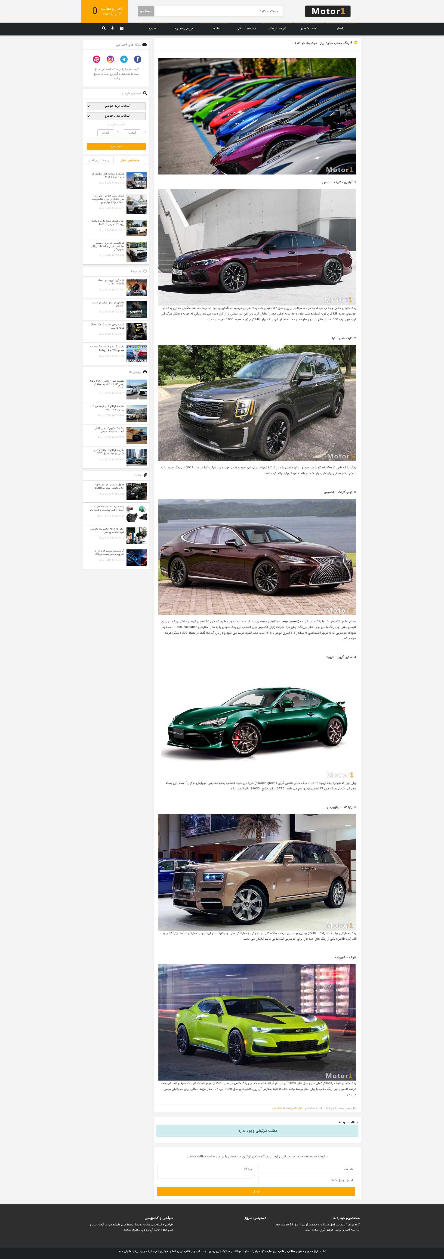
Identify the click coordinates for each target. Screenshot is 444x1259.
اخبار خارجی (296, 1108)
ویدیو (152, 28)
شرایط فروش (277, 28)
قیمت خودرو (308, 28)
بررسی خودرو (184, 28)
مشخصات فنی (246, 28)
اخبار (340, 28)
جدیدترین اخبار (130, 160)
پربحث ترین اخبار (99, 160)
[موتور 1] (328, 11)
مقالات (215, 28)
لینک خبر (277, 1108)
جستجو (145, 11)
